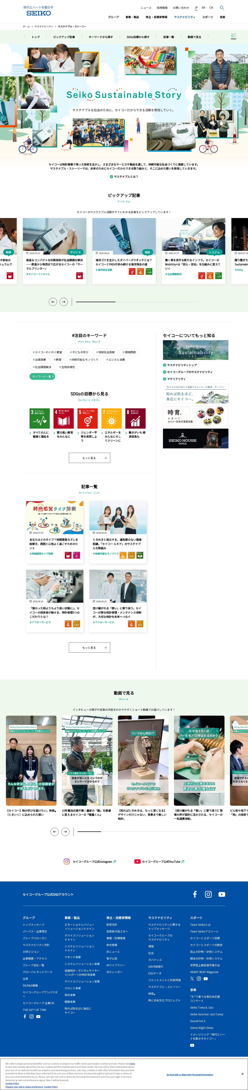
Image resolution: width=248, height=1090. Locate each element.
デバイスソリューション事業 (82, 981)
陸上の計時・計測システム (206, 952)
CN (211, 7)
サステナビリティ (185, 17)
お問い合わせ (181, 8)
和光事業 (70, 995)
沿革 (25, 979)
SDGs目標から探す (138, 37)
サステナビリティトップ (182, 365)
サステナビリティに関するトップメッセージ (164, 927)
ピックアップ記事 (64, 37)
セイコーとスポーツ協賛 (205, 938)
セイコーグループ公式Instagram (92, 861)
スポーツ (207, 17)
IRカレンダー (114, 972)
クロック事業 (73, 988)
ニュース (146, 8)
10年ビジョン (31, 952)
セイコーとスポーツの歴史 (206, 945)
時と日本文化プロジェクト (164, 1000)
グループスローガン (35, 938)
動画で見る (194, 37)
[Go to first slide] (65, 832)
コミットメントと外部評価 (164, 980)
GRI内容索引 (155, 966)
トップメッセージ (33, 925)
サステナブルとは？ (126, 176)
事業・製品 (132, 17)
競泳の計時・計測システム (206, 958)
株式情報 (111, 945)
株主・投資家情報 (156, 17)
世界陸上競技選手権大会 (205, 965)
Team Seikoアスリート (204, 931)
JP (196, 7)
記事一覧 (168, 37)
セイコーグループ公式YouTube (161, 861)
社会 (151, 953)
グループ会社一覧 (33, 965)
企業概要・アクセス (35, 958)
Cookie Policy (12, 1083)
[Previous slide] (53, 302)
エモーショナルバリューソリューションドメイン (79, 927)
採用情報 (162, 8)
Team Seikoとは (200, 925)
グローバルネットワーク (37, 972)
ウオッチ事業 (73, 957)
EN (203, 7)
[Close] (242, 1073)
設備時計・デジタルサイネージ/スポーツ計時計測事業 (82, 972)
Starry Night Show (201, 1028)
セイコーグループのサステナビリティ (190, 372)
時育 (151, 994)
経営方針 (111, 925)
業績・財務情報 (115, 938)
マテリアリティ (176, 379)
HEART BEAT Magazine (204, 972)
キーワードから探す (101, 37)
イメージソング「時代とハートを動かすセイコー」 (207, 1036)
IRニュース (113, 952)
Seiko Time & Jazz (202, 1007)
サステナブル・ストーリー (164, 987)
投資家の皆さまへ (117, 931)
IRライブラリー (115, 965)
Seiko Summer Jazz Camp (206, 1014)
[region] (124, 1074)
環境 (151, 946)
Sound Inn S (197, 1021)
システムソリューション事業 (82, 964)
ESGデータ (154, 973)
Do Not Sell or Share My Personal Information (190, 1074)
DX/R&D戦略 (30, 985)
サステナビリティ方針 (36, 945)
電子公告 (111, 958)
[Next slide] (64, 302)
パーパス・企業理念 (35, 931)
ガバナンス (155, 960)
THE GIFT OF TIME (34, 1010)
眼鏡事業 (70, 1002)
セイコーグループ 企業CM (38, 1003)
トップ (36, 37)
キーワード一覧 (41, 376)
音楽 (222, 17)
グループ (113, 17)
